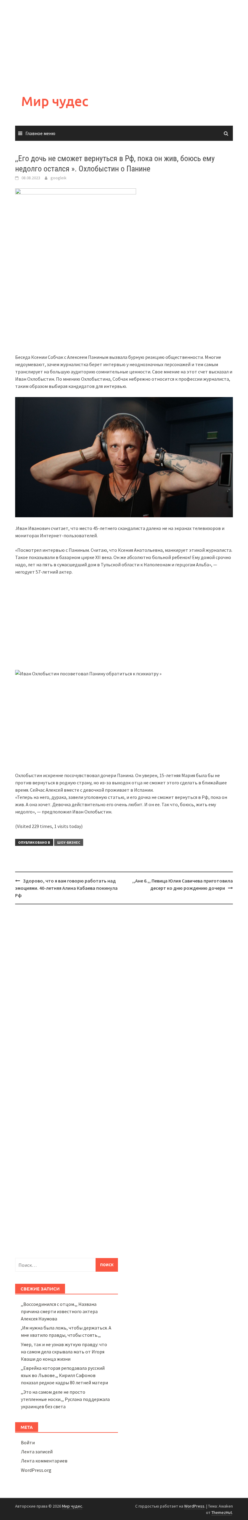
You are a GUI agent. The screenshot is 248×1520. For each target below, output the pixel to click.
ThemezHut (221, 1512)
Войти (28, 1442)
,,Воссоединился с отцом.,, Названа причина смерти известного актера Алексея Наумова (59, 1311)
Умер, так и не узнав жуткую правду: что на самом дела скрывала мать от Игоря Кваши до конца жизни (64, 1351)
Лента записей (37, 1452)
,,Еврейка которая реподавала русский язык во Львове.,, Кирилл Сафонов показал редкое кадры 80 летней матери (64, 1375)
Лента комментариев (44, 1461)
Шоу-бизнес (68, 842)
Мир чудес (54, 101)
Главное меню (40, 133)
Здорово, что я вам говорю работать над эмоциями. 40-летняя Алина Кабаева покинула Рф (66, 888)
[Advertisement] (124, 42)
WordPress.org (36, 1470)
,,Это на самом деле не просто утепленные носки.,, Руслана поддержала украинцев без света (65, 1399)
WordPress (194, 1506)
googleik (59, 177)
